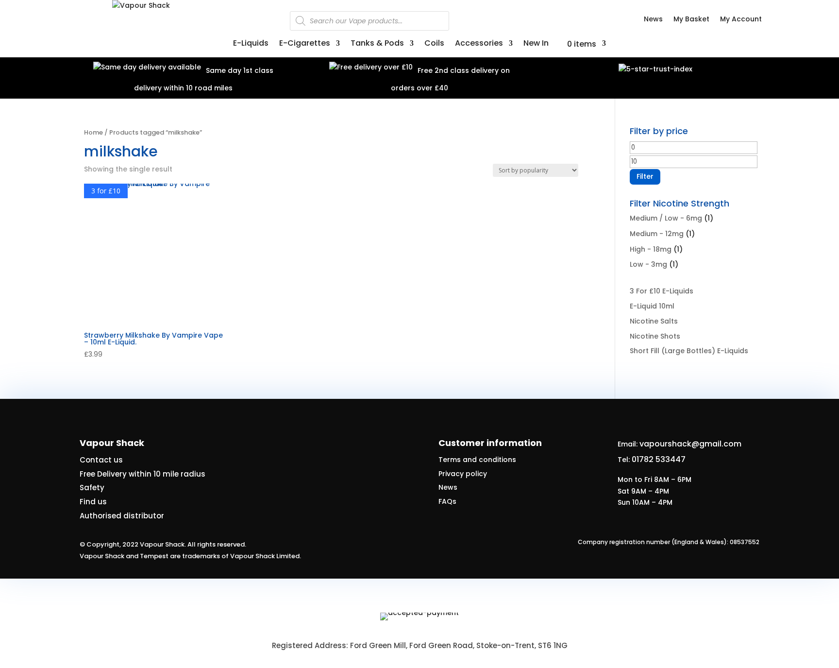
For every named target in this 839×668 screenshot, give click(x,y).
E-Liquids (250, 44)
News (653, 20)
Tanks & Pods (377, 44)
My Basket (691, 20)
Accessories (479, 44)
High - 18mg (650, 249)
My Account (741, 20)
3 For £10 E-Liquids (661, 291)
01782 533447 (659, 459)
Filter (645, 176)
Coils (434, 44)
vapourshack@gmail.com (690, 443)
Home (93, 132)
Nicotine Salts (654, 321)
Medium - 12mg (657, 234)
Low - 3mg (648, 264)
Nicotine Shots (655, 336)
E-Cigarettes (304, 44)
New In (536, 44)
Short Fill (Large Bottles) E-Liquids (689, 351)
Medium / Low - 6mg (666, 218)
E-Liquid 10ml (652, 306)
